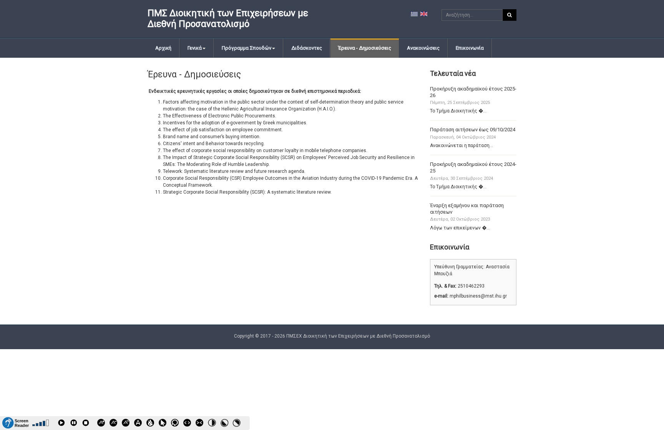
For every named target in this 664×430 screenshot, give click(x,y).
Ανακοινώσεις (423, 48)
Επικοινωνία (470, 48)
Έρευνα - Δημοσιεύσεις (364, 48)
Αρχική (163, 48)
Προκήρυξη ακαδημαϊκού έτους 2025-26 (473, 92)
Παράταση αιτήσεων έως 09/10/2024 (472, 129)
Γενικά (195, 48)
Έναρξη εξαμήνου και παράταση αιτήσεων (467, 208)
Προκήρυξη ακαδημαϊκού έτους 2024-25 (473, 167)
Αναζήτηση (509, 15)
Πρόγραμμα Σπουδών (246, 48)
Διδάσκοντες (306, 48)
